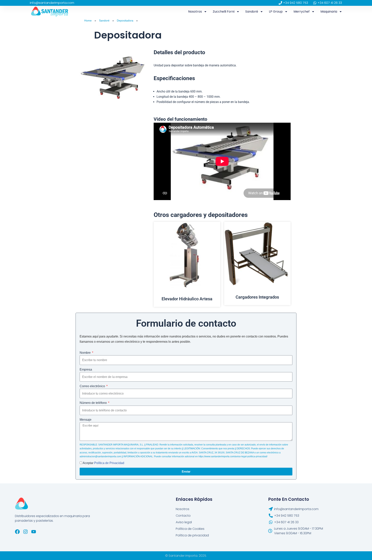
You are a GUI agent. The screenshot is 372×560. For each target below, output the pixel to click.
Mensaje (85, 419)
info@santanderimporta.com (52, 3)
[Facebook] (17, 531)
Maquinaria (328, 11)
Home (88, 20)
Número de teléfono (94, 402)
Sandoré (251, 11)
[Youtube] (33, 531)
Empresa (86, 369)
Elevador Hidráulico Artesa (187, 298)
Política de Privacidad (109, 463)
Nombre (85, 352)
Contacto (183, 515)
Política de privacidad (192, 535)
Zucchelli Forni (223, 11)
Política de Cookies (190, 529)
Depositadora (125, 20)
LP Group (276, 11)
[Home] (78, 20)
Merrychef (302, 11)
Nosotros (195, 11)
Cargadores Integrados (257, 297)
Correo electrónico (93, 386)
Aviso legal (184, 522)
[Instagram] (25, 531)
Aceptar (103, 463)
